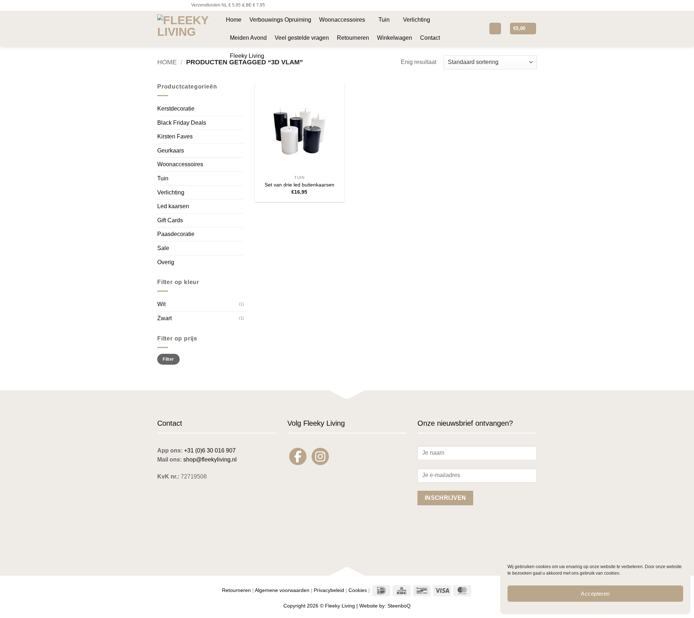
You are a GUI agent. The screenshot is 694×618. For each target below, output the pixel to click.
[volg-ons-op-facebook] (298, 456)
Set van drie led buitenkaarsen (299, 185)
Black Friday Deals (181, 123)
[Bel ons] (181, 5)
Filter (168, 359)
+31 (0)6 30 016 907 (210, 450)
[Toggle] (239, 164)
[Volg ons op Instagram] (168, 5)
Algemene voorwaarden (282, 590)
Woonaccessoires (342, 20)
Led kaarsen (173, 206)
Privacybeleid (329, 590)
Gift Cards (170, 220)
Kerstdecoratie (175, 109)
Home (233, 20)
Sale (163, 248)
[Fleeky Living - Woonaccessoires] (186, 28)
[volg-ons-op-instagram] (320, 456)
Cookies (357, 590)
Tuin (384, 20)
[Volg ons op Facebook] (161, 5)
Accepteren (595, 594)
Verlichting (416, 20)
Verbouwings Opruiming (280, 20)
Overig (165, 262)
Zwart (164, 318)
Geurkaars (170, 150)
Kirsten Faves (175, 136)
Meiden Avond (248, 38)
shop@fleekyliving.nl (210, 459)
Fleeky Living (247, 56)
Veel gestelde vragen (302, 38)
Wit (161, 304)
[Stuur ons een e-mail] (174, 5)
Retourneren (353, 38)
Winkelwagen (394, 38)
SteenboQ (399, 606)
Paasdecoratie (175, 234)
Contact (430, 38)
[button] (478, 28)
